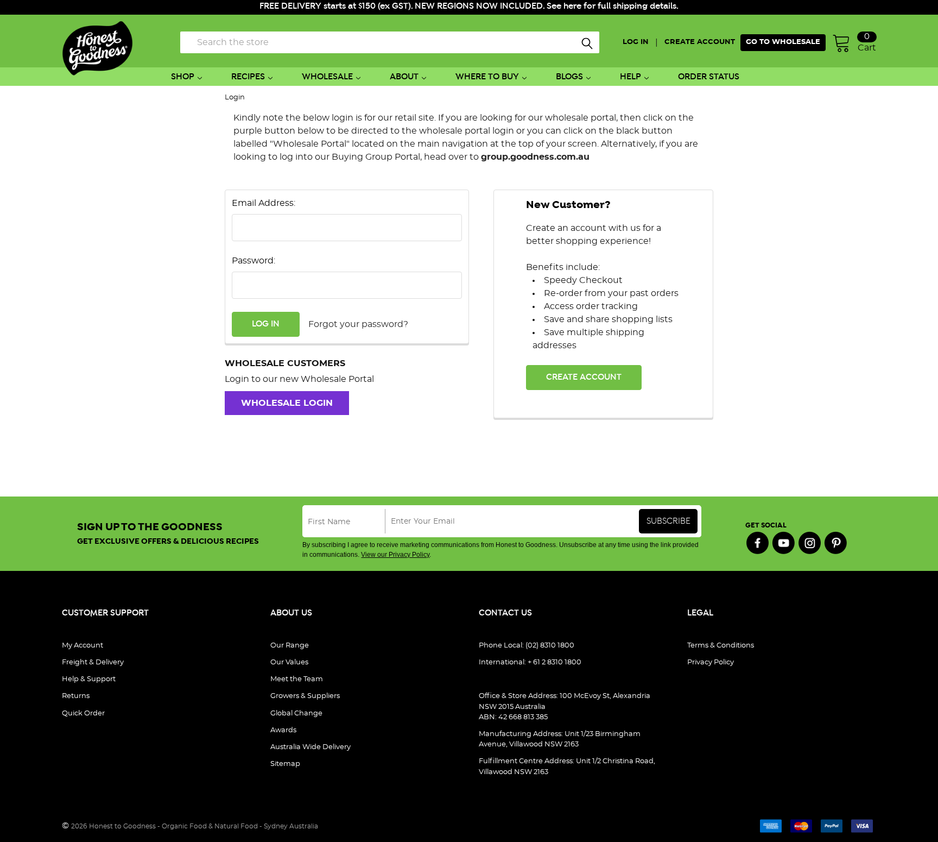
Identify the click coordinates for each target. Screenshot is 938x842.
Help (630, 77)
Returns (76, 696)
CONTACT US (505, 613)
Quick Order (83, 713)
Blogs (569, 77)
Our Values (289, 662)
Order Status (708, 77)
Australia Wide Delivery (310, 747)
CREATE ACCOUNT (699, 42)
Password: (253, 260)
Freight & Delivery (93, 662)
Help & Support (89, 679)
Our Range (289, 645)
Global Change (296, 713)
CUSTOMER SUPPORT (105, 613)
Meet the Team (296, 679)
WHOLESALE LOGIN (287, 403)
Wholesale (327, 77)
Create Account (584, 377)
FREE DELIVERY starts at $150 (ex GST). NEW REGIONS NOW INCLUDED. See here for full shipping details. (469, 6)
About (404, 77)
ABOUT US (291, 613)
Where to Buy (487, 77)
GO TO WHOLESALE (783, 42)
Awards (283, 730)
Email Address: (263, 203)
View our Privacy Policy (395, 554)
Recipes (248, 77)
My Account (82, 645)
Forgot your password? (358, 324)
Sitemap (285, 764)
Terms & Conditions (720, 645)
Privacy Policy (710, 662)
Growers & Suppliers (305, 696)
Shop (182, 77)
